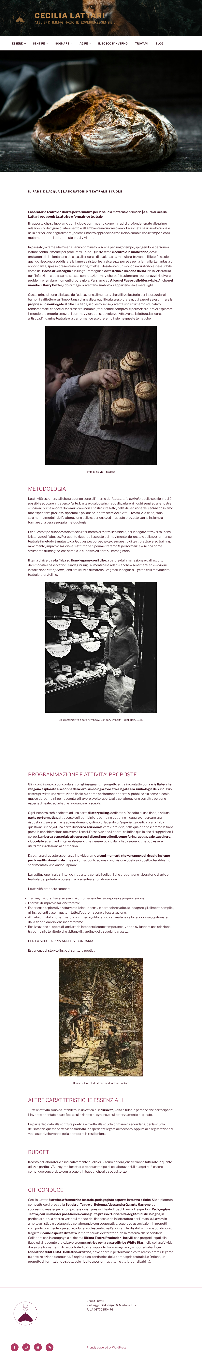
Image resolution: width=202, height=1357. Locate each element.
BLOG (159, 43)
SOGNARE (62, 43)
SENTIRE (39, 43)
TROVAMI (141, 43)
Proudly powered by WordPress (106, 1347)
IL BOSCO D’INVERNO (113, 43)
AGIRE (83, 43)
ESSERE (17, 43)
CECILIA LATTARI (70, 15)
